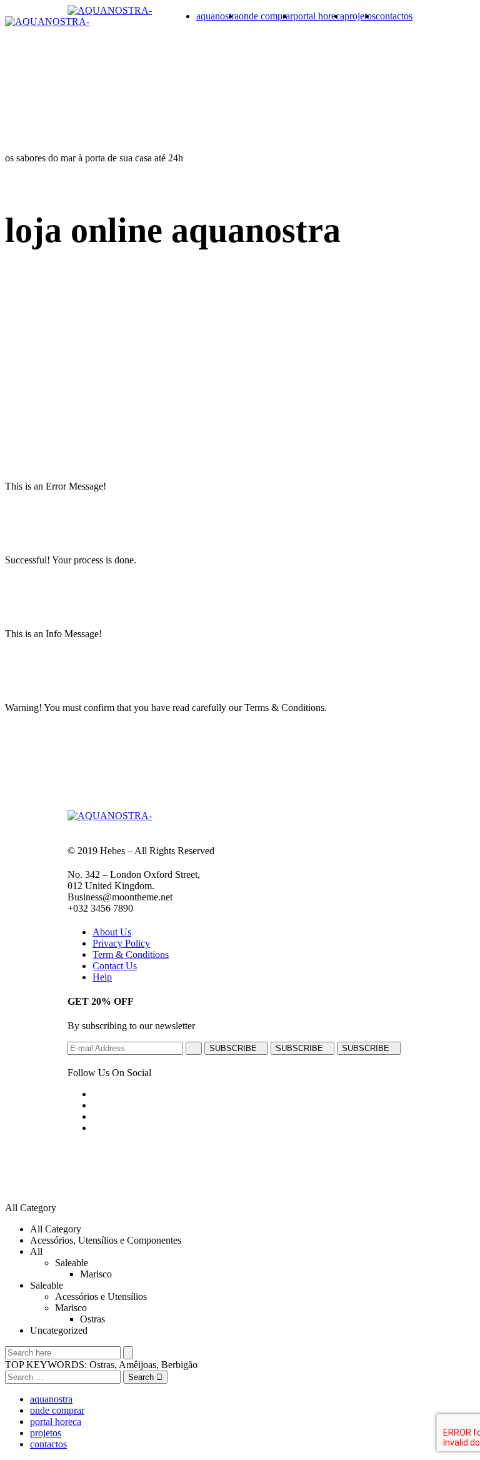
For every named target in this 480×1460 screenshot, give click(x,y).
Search (142, 1377)
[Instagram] (96, 1127)
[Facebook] (96, 1094)
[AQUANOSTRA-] (110, 10)
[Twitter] (96, 1105)
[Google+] (96, 1116)
